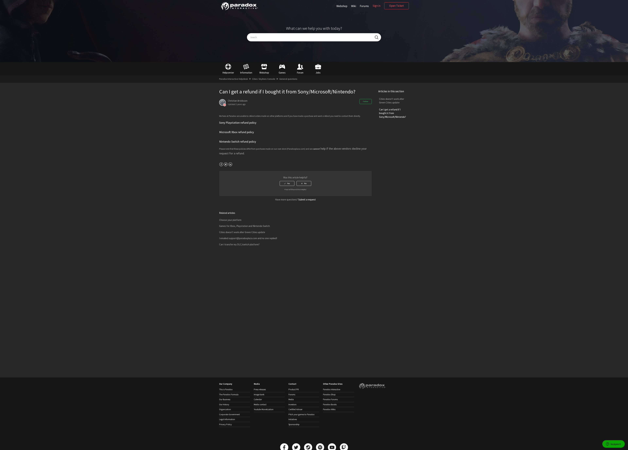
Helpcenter (228, 72)
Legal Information (227, 419)
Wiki (353, 6)
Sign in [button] (376, 6)
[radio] (287, 183)
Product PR (293, 389)
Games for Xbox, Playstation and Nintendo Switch (244, 226)
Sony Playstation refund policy (237, 122)
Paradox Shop (329, 394)
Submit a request (307, 199)
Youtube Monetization (263, 409)
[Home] (239, 10)
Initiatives (292, 419)
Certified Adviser (295, 409)
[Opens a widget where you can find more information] (613, 444)
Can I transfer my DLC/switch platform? (239, 244)
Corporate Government (229, 414)
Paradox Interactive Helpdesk (233, 78)
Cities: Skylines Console (263, 78)
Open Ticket (396, 6)
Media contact (260, 404)
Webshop (341, 6)
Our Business (224, 399)
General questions (288, 78)
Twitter (226, 164)
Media (291, 399)
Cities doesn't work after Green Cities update (391, 100)
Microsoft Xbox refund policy (236, 132)
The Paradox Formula (228, 394)
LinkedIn (230, 164)
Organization (225, 409)
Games (282, 72)
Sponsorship (293, 424)
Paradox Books (330, 404)
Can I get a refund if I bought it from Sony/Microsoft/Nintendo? (392, 113)
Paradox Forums (330, 399)
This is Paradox (226, 389)
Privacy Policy (225, 424)
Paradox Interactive (331, 389)
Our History (224, 404)
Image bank (259, 394)
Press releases (260, 389)
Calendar (258, 399)
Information (246, 72)
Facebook (221, 164)
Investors (292, 404)
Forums (364, 6)
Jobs (318, 72)
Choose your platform (230, 219)
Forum (300, 72)
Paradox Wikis (329, 409)
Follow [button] (365, 101)
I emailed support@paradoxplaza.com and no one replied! (248, 238)
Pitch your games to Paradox (301, 414)
